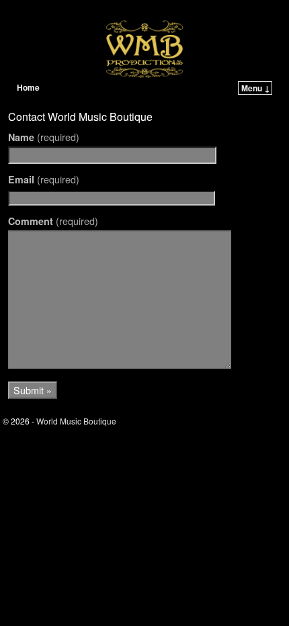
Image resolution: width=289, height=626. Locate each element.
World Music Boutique (89, 11)
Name (43, 137)
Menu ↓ (255, 88)
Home (28, 87)
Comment (53, 221)
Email (43, 179)
